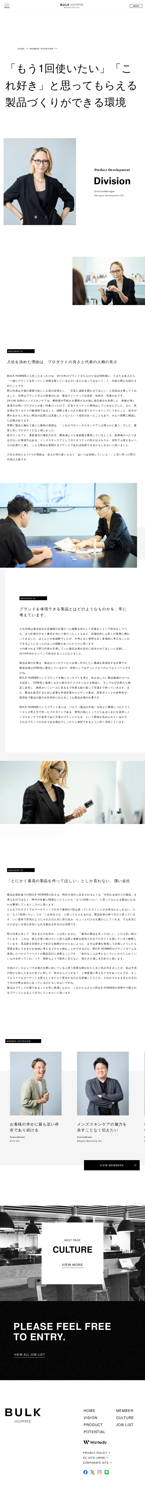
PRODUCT (93, 1424)
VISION (90, 1417)
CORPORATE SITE (96, 1462)
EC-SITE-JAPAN (94, 1457)
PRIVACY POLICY (95, 1453)
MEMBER (124, 1410)
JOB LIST (125, 1424)
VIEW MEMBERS (112, 1165)
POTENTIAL (94, 1431)
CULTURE (125, 1417)
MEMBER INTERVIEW (42, 48)
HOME (21, 48)
